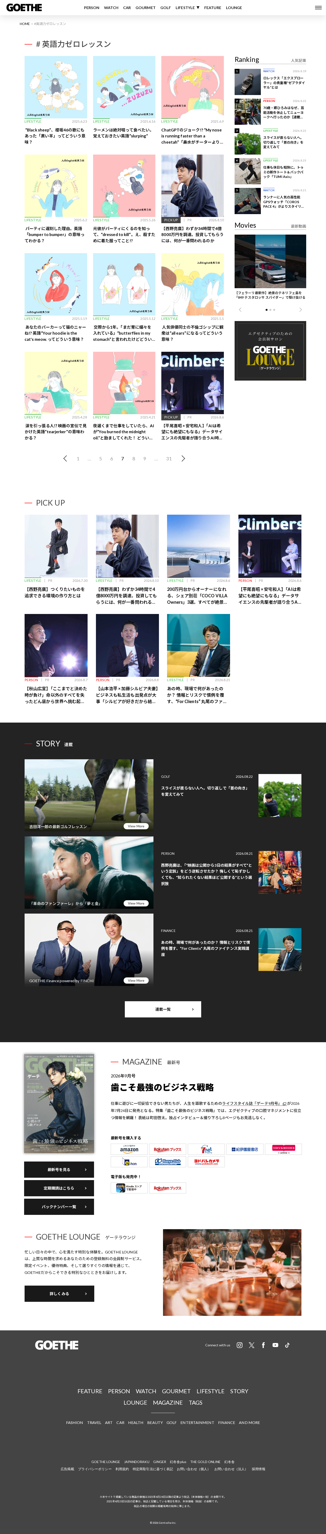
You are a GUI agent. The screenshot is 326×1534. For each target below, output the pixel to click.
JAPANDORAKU (136, 1462)
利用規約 (122, 1469)
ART (109, 1422)
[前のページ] (66, 458)
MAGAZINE (168, 1402)
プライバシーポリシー (95, 1469)
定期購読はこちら (59, 1188)
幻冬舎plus (178, 1462)
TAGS (195, 1402)
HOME (25, 24)
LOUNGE (234, 7)
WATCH (111, 7)
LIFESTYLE (185, 7)
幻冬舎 (229, 1462)
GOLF (165, 7)
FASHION (74, 1422)
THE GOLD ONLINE (205, 1462)
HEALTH (136, 1422)
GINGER (159, 1462)
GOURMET (146, 7)
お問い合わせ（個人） (193, 1469)
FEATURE (212, 7)
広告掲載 (67, 1469)
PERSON (92, 7)
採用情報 (258, 1469)
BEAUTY (155, 1422)
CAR (127, 7)
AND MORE (249, 1422)
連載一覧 (163, 1009)
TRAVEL (94, 1422)
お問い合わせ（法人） (231, 1469)
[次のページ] (182, 458)
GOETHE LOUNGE (105, 1462)
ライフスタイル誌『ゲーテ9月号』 (252, 1103)
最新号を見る (59, 1169)
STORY (239, 1391)
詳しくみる (59, 1293)
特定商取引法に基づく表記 (153, 1469)
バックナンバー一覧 (59, 1206)
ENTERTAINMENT (197, 1422)
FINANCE (226, 1422)
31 (169, 458)
